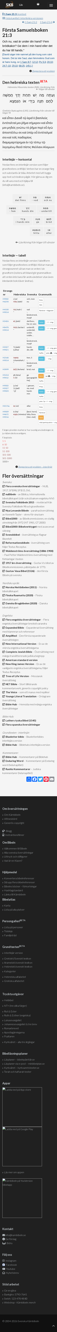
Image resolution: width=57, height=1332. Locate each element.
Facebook (11, 1264)
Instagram (10, 1260)
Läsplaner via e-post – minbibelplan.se (24, 1063)
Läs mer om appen (14, 1172)
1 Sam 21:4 (46, 22)
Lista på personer (13, 927)
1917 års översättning (18, 562)
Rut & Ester (10, 1011)
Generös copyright (14, 822)
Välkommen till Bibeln (15, 848)
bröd (49, 220)
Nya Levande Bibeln (17, 510)
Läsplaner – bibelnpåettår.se (19, 1059)
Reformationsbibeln (17, 542)
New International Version (20, 643)
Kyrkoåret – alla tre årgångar (19, 1041)
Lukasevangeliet (13, 1020)
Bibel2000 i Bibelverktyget (21, 526)
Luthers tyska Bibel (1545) (20, 720)
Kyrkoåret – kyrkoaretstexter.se (21, 1067)
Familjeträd (10, 935)
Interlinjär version (13, 952)
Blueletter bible (14, 736)
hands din (28, 209)
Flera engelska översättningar (23, 619)
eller (49, 231)
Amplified (11, 635)
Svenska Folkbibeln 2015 (19, 502)
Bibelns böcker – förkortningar (20, 886)
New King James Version (19, 663)
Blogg (9, 830)
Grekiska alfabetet (14, 980)
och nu (48, 199)
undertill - (46, 209)
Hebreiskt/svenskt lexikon (18, 966)
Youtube (10, 1268)
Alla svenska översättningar (18, 852)
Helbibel (8, 1000)
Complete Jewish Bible (18, 651)
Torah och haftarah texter (17, 1071)
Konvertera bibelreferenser (19, 878)
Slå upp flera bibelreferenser (19, 882)
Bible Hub (11, 704)
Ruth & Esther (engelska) (17, 1015)
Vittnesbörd (10, 818)
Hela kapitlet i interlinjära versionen (24, 18)
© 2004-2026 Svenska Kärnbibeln (20, 1321)
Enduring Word (14, 760)
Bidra (9, 1243)
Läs (21, 4)
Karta (7, 905)
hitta (36, 231)
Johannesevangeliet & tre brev (20, 1024)
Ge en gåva (10, 1290)
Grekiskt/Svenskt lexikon (17, 958)
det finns (20, 199)
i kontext (15, 13)
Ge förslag (10, 1238)
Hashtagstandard (13, 890)
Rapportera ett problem (43, 71)
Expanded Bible (14, 627)
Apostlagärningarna (14, 1032)
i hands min (23, 220)
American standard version (21, 659)
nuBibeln (10, 494)
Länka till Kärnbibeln (15, 894)
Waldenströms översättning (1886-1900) (29, 550)
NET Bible (11, 684)
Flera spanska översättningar (22, 724)
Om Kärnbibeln (12, 814)
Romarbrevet (11, 1028)
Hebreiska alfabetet (15, 976)
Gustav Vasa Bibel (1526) (20, 570)
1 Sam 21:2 (31, 22)
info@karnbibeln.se (15, 1234)
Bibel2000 (11, 518)
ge (37, 220)
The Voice (11, 692)
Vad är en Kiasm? (13, 860)
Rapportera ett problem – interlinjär (35, 466)
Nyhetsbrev (12, 1272)
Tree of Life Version (17, 676)
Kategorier (10, 971)
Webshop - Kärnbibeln (19, 1302)
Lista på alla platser (14, 909)
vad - (35, 199)
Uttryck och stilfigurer (15, 856)
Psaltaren (9, 1036)
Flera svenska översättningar (22, 486)
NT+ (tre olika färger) (15, 1005)
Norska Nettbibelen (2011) (21, 587)
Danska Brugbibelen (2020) (21, 603)
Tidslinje (8, 931)
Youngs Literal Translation (20, 696)
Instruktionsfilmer (14, 834)
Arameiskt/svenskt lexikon (18, 962)
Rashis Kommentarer (17, 769)
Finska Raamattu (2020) (19, 595)
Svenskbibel (12, 534)
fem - (12, 209)
